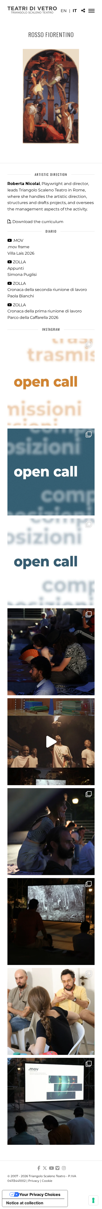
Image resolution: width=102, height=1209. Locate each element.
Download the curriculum (37, 221)
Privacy (33, 1181)
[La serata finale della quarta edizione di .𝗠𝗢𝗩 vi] (51, 831)
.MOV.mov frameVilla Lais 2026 (20, 246)
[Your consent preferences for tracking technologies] (93, 1200)
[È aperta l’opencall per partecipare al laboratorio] (51, 472)
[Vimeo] (57, 1168)
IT (75, 10)
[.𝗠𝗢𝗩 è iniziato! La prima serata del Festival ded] (51, 1101)
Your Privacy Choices (39, 1194)
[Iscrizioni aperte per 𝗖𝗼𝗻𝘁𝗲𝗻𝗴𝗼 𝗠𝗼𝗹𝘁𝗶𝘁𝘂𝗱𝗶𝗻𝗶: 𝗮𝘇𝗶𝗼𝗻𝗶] (51, 382)
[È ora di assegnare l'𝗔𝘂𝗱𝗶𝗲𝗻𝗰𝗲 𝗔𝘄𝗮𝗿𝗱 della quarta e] (51, 741)
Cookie (47, 1181)
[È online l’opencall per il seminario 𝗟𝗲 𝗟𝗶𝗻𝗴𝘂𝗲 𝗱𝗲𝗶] (51, 561)
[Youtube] (51, 1168)
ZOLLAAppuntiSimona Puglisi (22, 268)
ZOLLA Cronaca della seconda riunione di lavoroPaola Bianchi (47, 289)
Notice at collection (24, 1202)
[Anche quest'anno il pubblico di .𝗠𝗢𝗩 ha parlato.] (51, 651)
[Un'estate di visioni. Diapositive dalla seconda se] (51, 921)
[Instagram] (64, 1168)
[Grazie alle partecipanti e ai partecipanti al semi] (51, 1011)
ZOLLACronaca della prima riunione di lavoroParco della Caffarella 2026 (44, 311)
